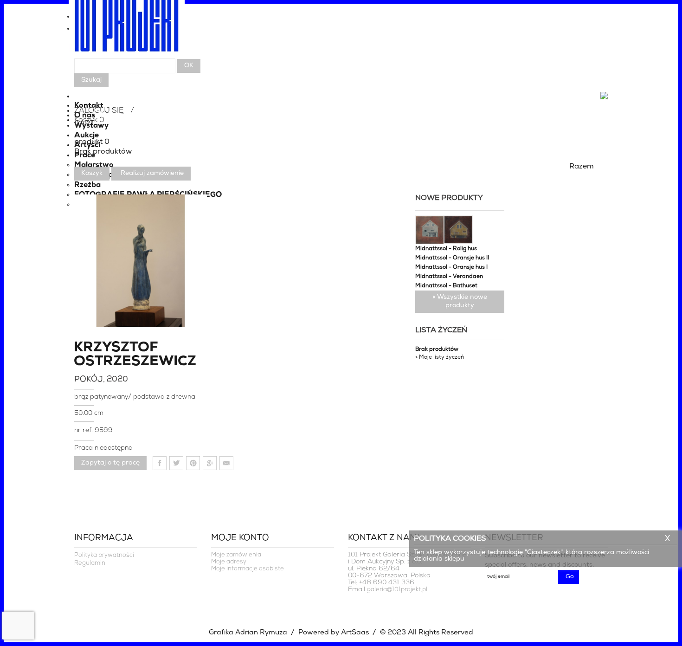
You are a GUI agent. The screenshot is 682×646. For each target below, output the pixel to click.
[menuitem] (341, 31)
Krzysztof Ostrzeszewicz (111, 355)
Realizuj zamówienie (152, 173)
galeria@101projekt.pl (397, 590)
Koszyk (92, 173)
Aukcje (86, 135)
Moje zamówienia (236, 555)
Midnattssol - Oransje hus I (451, 267)
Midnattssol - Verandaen (449, 276)
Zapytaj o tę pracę (110, 462)
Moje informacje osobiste (247, 569)
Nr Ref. (84, 430)
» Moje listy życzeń (439, 357)
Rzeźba (87, 185)
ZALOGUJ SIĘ (98, 111)
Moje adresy (228, 562)
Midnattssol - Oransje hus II (452, 258)
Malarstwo (94, 165)
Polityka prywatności (104, 555)
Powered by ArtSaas (333, 632)
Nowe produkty (449, 198)
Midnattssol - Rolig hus (446, 249)
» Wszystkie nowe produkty (459, 301)
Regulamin (89, 563)
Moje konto (240, 538)
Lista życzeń (441, 330)
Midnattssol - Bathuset (446, 286)
